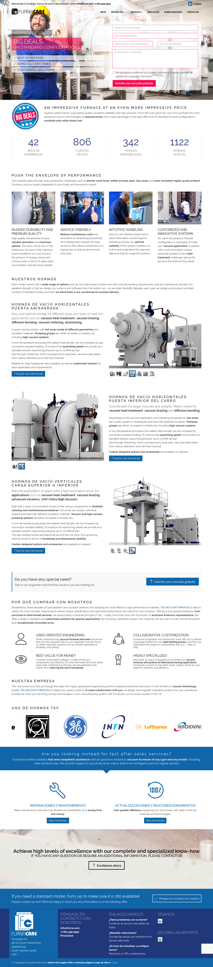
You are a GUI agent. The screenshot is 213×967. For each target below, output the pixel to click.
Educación (153, 12)
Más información (58, 820)
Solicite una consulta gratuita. (134, 83)
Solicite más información (29, 373)
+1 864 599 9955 (102, 3)
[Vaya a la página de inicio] (11, 11)
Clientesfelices (82, 152)
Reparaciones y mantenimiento (58, 806)
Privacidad (66, 935)
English (197, 4)
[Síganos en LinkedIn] (190, 4)
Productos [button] (117, 12)
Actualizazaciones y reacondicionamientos (155, 806)
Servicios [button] (135, 12)
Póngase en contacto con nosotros (179, 898)
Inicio (103, 12)
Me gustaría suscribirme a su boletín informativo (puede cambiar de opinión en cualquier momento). (154, 74)
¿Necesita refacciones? (122, 932)
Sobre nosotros (173, 12)
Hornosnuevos (179, 152)
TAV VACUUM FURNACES (175, 607)
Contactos (193, 12)
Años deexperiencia (33, 152)
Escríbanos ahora (109, 865)
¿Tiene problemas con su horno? (128, 919)
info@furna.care (85, 3)
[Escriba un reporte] (160, 939)
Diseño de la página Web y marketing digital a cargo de (79, 962)
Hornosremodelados (130, 152)
